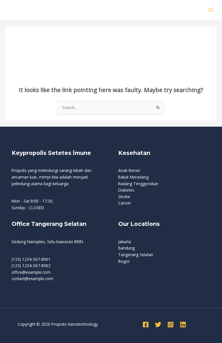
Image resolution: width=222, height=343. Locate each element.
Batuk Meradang (133, 177)
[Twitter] (158, 324)
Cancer (124, 203)
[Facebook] (146, 324)
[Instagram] (170, 324)
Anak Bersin (129, 170)
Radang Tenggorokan (138, 183)
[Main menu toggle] (210, 10)
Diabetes (126, 190)
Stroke (124, 196)
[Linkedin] (183, 324)
